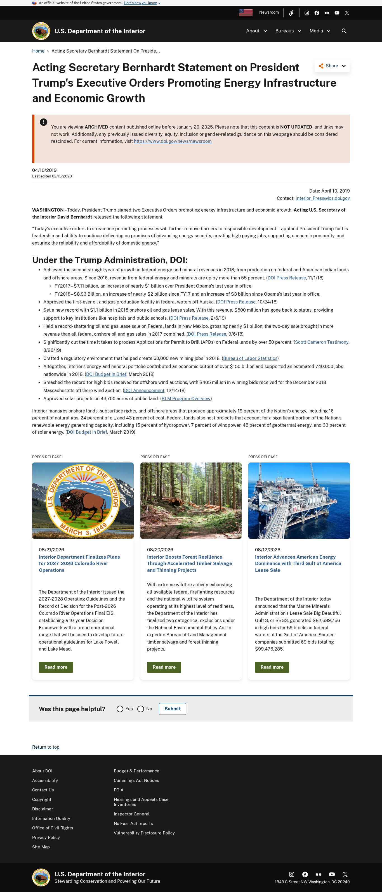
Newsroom (269, 12)
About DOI (42, 770)
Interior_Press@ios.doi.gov (323, 198)
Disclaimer (42, 808)
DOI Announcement (144, 390)
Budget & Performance (136, 770)
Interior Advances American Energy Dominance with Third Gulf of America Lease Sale (298, 563)
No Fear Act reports (133, 823)
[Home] (41, 31)
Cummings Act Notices (136, 780)
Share (332, 65)
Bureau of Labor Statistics (250, 358)
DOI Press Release (287, 278)
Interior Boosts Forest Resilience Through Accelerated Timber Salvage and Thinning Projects (189, 563)
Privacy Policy (46, 837)
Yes (129, 708)
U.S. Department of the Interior (100, 31)
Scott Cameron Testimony (321, 342)
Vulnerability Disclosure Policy (144, 833)
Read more (55, 667)
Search (344, 31)
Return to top (46, 747)
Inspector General (132, 814)
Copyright (41, 799)
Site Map (41, 846)
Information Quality (51, 818)
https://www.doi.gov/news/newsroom (173, 141)
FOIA (119, 789)
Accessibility (45, 780)
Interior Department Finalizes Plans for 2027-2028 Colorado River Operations (79, 563)
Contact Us (43, 789)
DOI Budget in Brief (106, 374)
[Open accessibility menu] (291, 12)
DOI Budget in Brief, (87, 432)
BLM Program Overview (186, 398)
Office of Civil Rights (52, 827)
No (149, 708)
